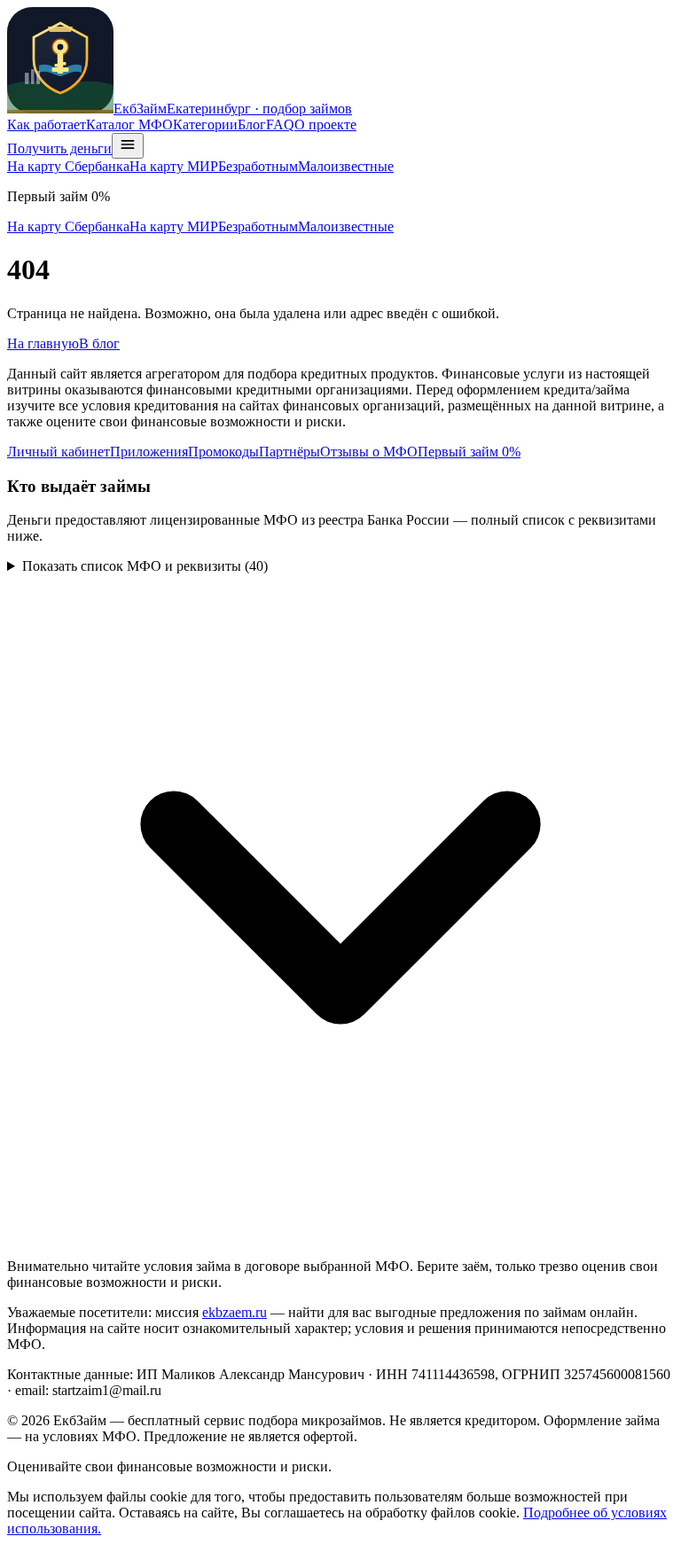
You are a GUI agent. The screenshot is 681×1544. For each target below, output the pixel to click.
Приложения (149, 451)
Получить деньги (59, 148)
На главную (43, 343)
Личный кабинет (58, 451)
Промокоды (223, 451)
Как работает (46, 124)
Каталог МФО (129, 124)
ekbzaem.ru (234, 1312)
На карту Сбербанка (68, 166)
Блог (252, 124)
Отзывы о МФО (369, 451)
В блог (99, 343)
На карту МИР (173, 166)
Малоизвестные (346, 166)
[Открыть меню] (128, 146)
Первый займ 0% (469, 451)
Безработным (258, 166)
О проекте (325, 124)
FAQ (280, 124)
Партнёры (289, 451)
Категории (205, 124)
